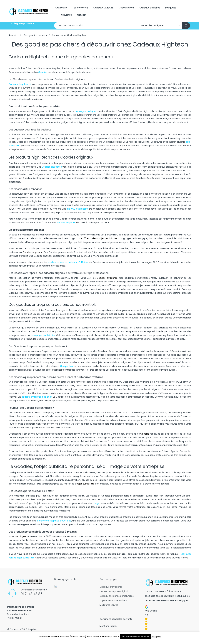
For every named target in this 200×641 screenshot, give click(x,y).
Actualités (66, 14)
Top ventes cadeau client (113, 600)
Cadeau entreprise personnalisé (117, 595)
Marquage (170, 7)
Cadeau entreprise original (114, 591)
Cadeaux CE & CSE (103, 7)
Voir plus (156, 636)
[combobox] (96, 25)
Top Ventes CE (80, 7)
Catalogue (61, 7)
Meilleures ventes (109, 605)
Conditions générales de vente (116, 619)
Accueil (12, 35)
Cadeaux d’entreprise (111, 586)
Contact (81, 14)
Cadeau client (126, 7)
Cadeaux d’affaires (150, 7)
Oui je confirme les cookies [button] (135, 636)
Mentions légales (109, 626)
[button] (167, 617)
